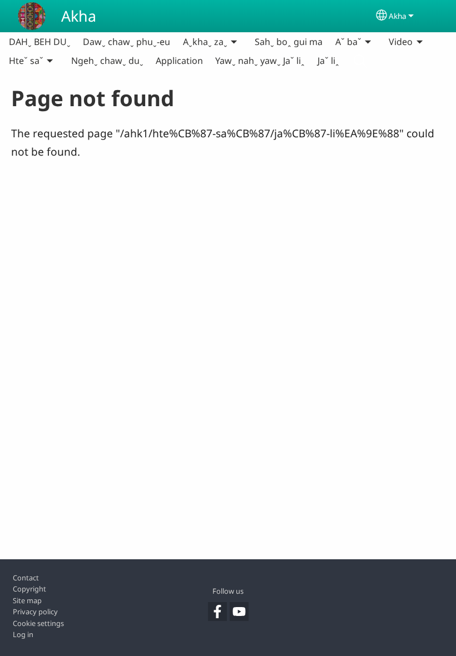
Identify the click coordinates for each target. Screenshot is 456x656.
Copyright (29, 589)
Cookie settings (38, 623)
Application (179, 60)
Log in (23, 634)
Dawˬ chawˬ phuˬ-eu (126, 42)
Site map (27, 600)
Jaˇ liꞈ (328, 60)
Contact (26, 578)
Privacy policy (35, 612)
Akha (78, 16)
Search (360, 60)
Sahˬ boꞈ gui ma (289, 42)
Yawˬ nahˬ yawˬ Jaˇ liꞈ (260, 60)
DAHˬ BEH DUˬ (40, 42)
